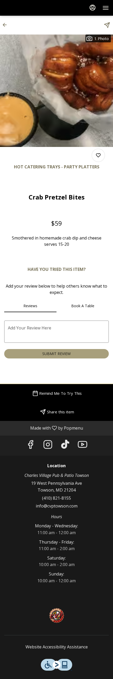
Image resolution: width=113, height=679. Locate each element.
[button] (6, 25)
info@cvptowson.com (57, 506)
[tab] (30, 306)
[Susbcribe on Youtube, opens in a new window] (82, 445)
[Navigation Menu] (105, 7)
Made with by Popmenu (43, 428)
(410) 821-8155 (56, 498)
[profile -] (92, 7)
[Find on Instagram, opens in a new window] (48, 445)
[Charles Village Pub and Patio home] (28, 7)
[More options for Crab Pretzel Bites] (98, 155)
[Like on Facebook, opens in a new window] (30, 445)
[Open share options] (107, 25)
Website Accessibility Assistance (56, 647)
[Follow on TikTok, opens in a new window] (65, 445)
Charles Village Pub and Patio (56, 615)
